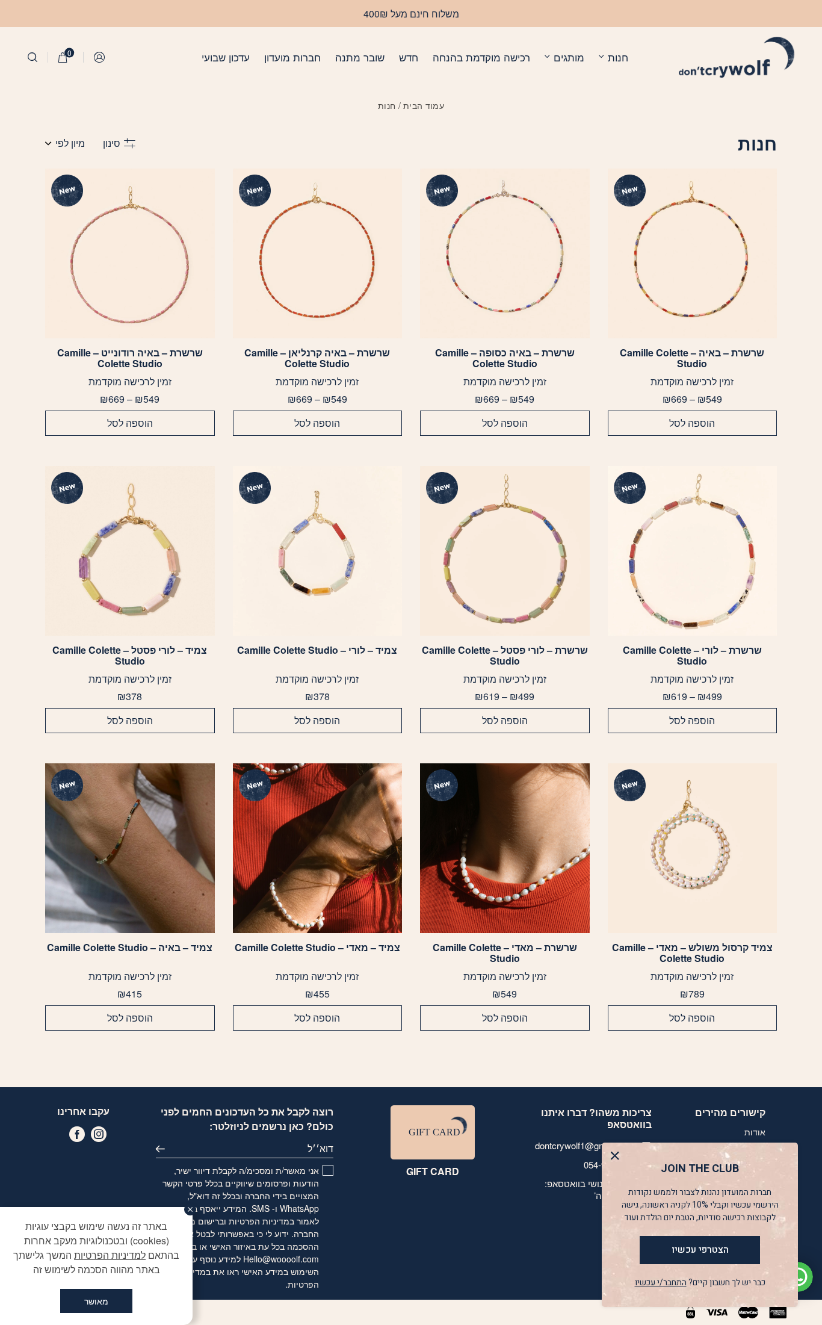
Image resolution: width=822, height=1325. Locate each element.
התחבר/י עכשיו (661, 1282)
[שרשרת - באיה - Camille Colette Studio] (692, 253)
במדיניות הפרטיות (261, 1221)
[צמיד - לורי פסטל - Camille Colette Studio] (130, 551)
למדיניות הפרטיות (110, 1255)
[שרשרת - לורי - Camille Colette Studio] (692, 551)
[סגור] (190, 1209)
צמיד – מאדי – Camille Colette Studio (317, 948)
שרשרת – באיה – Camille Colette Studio (692, 358)
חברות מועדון (292, 56)
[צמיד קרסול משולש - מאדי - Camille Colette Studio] (692, 848)
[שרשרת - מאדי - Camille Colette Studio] (505, 848)
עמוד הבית (423, 105)
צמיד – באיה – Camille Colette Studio (129, 948)
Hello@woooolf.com (281, 1259)
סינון (111, 143)
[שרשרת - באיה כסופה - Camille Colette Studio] (505, 253)
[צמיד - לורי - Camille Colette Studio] (317, 551)
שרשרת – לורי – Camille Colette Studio (692, 655)
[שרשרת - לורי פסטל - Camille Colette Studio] (505, 551)
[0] (62, 57)
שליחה (165, 1148)
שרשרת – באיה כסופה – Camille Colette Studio (505, 358)
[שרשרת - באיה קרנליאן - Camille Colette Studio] (317, 253)
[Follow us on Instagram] (99, 1134)
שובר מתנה (360, 56)
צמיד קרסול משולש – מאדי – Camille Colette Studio (692, 953)
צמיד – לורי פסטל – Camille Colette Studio (129, 655)
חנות (618, 56)
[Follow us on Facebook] (77, 1134)
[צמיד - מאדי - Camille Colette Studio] (317, 848)
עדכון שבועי (226, 56)
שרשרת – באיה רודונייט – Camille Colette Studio (130, 358)
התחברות (100, 57)
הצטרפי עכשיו (700, 1250)
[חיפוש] (32, 57)
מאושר (96, 1301)
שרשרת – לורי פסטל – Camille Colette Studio (505, 655)
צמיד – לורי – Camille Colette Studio (317, 651)
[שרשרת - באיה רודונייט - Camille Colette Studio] (130, 253)
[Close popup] (618, 1158)
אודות (754, 1132)
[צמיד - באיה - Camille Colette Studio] (130, 848)
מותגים (569, 56)
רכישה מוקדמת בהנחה (481, 56)
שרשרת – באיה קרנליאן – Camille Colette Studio (317, 358)
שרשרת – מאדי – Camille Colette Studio (505, 953)
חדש (408, 56)
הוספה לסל (692, 423)
